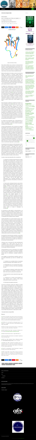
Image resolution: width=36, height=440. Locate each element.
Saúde (14, 364)
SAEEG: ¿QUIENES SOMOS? (4, 370)
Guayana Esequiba (28, 116)
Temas (2, 372)
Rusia (26, 126)
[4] (11, 124)
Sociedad (27, 127)
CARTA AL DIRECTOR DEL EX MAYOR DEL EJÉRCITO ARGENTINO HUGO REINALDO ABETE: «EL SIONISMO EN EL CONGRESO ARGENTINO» (29, 87)
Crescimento (10, 363)
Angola (6, 363)
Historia (32, 116)
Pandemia (26, 119)
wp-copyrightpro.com (21, 438)
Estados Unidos (29, 113)
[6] (1, 339)
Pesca (29, 119)
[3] (1, 330)
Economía (20, 363)
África (3, 363)
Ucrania (32, 127)
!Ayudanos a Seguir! (4, 389)
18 (27, 140)
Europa (26, 114)
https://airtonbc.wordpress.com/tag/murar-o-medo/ (12, 331)
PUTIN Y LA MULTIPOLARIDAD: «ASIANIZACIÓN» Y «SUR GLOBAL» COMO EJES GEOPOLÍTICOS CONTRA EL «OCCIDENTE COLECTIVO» (29, 67)
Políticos (26, 121)
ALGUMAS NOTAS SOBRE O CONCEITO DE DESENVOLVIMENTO (10, 20)
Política (31, 120)
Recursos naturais (9, 364)
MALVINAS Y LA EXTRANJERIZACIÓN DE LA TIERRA (29, 56)
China (33, 106)
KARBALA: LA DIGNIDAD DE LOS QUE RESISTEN (29, 96)
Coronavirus (27, 107)
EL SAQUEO (2, 377)
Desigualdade (16, 363)
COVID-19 (27, 109)
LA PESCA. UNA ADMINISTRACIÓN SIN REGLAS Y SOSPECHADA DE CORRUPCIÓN (30, 53)
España (26, 111)
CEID (2, 374)
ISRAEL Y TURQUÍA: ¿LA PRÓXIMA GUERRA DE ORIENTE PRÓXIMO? (29, 59)
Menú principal (35, 9)
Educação (3, 364)
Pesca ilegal (31, 119)
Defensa (30, 109)
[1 (1, 316)
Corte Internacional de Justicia (29, 108)
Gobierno (27, 115)
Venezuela (31, 129)
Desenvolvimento (4, 16)
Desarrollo (32, 109)
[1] (14, 29)
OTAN (31, 118)
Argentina (28, 103)
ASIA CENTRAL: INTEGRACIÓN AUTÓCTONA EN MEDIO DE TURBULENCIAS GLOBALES (29, 62)
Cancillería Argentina (28, 106)
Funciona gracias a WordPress (5, 436)
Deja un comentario (14, 23)
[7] (7, 195)
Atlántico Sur (28, 105)
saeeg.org (3, 8)
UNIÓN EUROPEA (28, 128)
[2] (12, 92)
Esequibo (31, 110)
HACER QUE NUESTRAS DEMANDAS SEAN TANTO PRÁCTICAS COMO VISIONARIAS (29, 92)
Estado (29, 111)
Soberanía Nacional (30, 126)
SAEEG (8, 23)
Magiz (26, 75)
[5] (18, 141)
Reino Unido (28, 123)
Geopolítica (30, 114)
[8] (7, 208)
